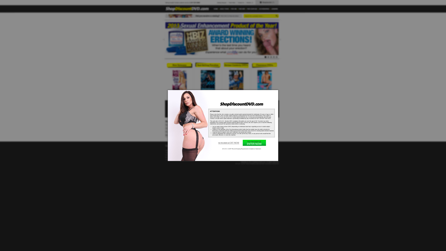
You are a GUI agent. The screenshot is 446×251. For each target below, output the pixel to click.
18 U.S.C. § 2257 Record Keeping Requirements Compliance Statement (241, 148)
